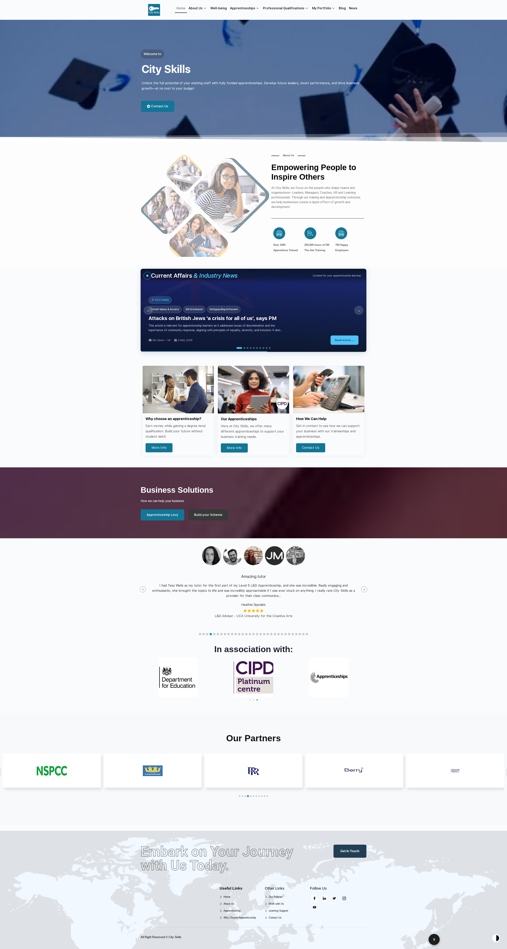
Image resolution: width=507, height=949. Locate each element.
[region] (253, 310)
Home (180, 8)
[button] (200, 634)
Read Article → (344, 340)
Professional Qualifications (283, 8)
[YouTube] (314, 907)
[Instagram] (344, 898)
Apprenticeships (242, 8)
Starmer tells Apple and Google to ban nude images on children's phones (236, 318)
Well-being (218, 8)
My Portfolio (321, 8)
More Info (159, 448)
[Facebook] (314, 898)
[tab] (237, 348)
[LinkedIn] (324, 898)
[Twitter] (334, 898)
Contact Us (310, 448)
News (353, 8)
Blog (342, 8)
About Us (196, 8)
